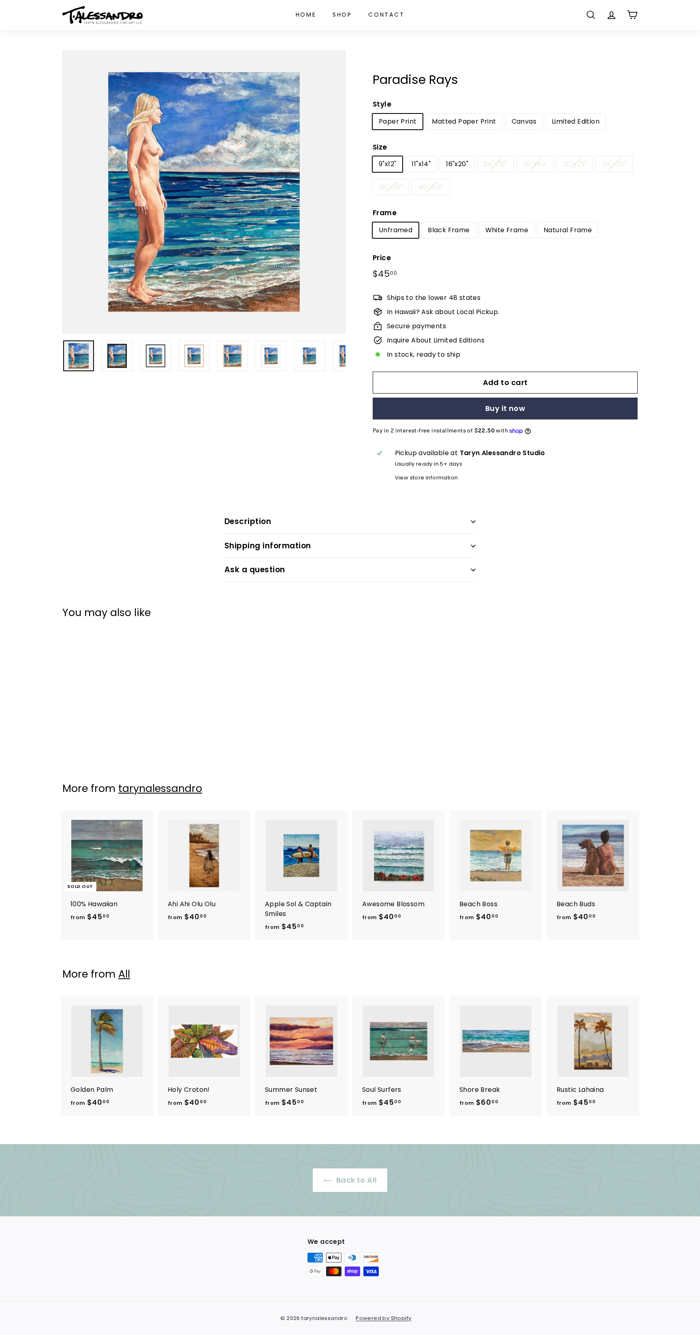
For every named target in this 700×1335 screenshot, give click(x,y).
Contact (386, 15)
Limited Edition (576, 121)
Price (382, 258)
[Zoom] (204, 192)
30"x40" (535, 164)
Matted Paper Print (464, 121)
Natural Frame (568, 230)
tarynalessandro (160, 788)
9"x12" (387, 164)
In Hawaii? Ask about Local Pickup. (443, 312)
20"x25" (575, 164)
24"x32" (496, 164)
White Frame (506, 230)
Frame (385, 213)
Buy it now (505, 408)
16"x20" (457, 164)
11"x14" (421, 164)
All (124, 974)
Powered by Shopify (383, 1318)
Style (382, 104)
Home (306, 15)
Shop (342, 15)
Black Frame (449, 230)
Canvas (524, 121)
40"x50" (430, 187)
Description (247, 521)
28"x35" (391, 187)
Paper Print (397, 121)
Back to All (356, 1180)
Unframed (395, 230)
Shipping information (267, 545)
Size (380, 147)
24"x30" (614, 164)
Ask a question (254, 569)
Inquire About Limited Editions (435, 340)
